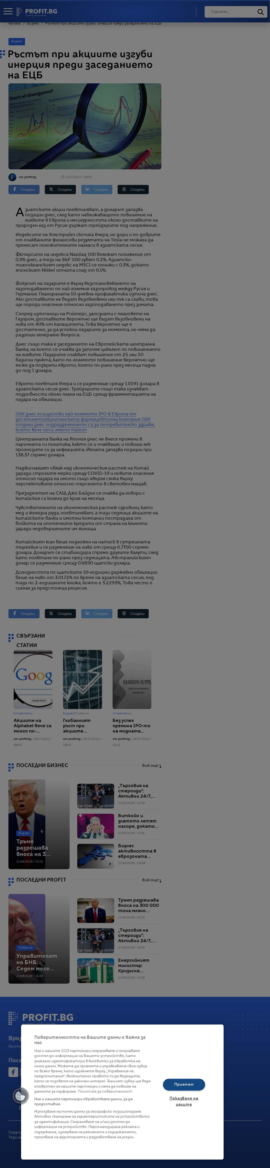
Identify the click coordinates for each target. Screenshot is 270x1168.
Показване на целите (184, 1102)
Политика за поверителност (105, 1091)
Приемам (184, 1084)
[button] (20, 1096)
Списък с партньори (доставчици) (66, 1143)
